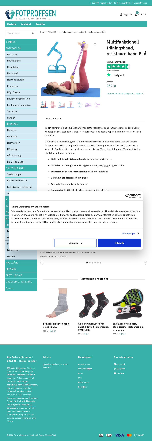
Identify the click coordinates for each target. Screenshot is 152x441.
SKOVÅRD (11, 276)
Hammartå (12, 80)
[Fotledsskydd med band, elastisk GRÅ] (59, 311)
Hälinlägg (12, 156)
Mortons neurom (15, 86)
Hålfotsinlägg (14, 162)
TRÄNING (11, 48)
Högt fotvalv (13, 99)
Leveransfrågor (85, 375)
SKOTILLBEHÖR (14, 282)
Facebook (120, 371)
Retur (80, 380)
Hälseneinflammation (18, 105)
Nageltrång (13, 74)
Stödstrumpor (14, 181)
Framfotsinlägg (15, 168)
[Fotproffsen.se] (47, 18)
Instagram (120, 375)
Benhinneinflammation (19, 112)
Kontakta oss (84, 371)
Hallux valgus (14, 67)
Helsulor (11, 137)
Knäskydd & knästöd (17, 187)
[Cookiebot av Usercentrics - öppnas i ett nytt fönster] (128, 196)
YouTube (120, 380)
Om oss (10, 295)
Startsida (11, 31)
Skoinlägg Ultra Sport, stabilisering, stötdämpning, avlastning (128, 334)
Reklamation (83, 389)
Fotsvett (11, 250)
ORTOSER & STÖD (15, 175)
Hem (42, 39)
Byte (80, 385)
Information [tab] (53, 125)
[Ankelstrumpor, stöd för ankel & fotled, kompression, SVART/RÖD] (94, 311)
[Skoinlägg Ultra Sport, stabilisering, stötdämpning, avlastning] (128, 311)
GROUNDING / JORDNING (19, 288)
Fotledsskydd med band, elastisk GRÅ (56, 332)
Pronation (12, 93)
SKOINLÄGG (12, 131)
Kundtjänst (25, 31)
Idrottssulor (13, 149)
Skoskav (11, 124)
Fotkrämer (12, 257)
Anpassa (73, 243)
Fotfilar (11, 263)
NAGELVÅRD (12, 269)
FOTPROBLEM (13, 55)
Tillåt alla (119, 243)
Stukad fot (12, 118)
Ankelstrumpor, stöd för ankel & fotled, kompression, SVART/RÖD (93, 334)
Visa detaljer (128, 233)
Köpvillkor (40, 31)
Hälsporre (12, 61)
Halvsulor (12, 143)
